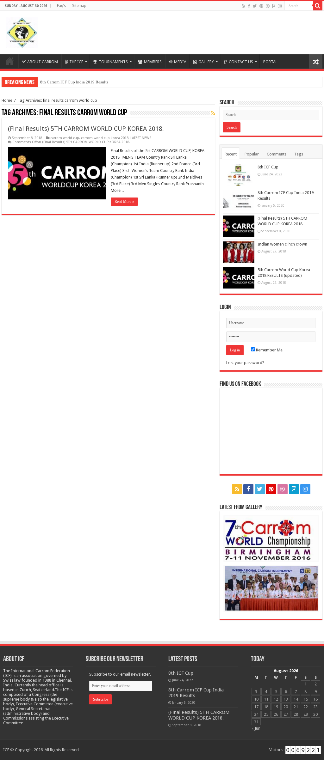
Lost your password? (245, 362)
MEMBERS (153, 61)
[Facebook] (249, 6)
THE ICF (76, 61)
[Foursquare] (273, 6)
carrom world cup (64, 138)
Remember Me (269, 350)
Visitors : (277, 749)
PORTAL (270, 61)
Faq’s (61, 5)
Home (10, 61)
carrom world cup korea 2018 (104, 138)
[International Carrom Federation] (22, 31)
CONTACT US (241, 61)
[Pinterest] (261, 6)
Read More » (124, 201)
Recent (231, 154)
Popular (252, 154)
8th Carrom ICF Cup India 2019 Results (74, 82)
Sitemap (79, 5)
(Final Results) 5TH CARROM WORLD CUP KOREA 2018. (86, 128)
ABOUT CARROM (42, 61)
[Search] (317, 5)
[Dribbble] (267, 6)
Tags (298, 154)
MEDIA (180, 61)
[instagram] (279, 6)
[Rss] (243, 6)
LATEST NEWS (140, 138)
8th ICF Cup (268, 167)
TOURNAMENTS (113, 61)
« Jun (256, 728)
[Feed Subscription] (213, 113)
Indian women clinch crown (282, 244)
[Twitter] (255, 6)
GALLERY (206, 61)
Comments (276, 154)
